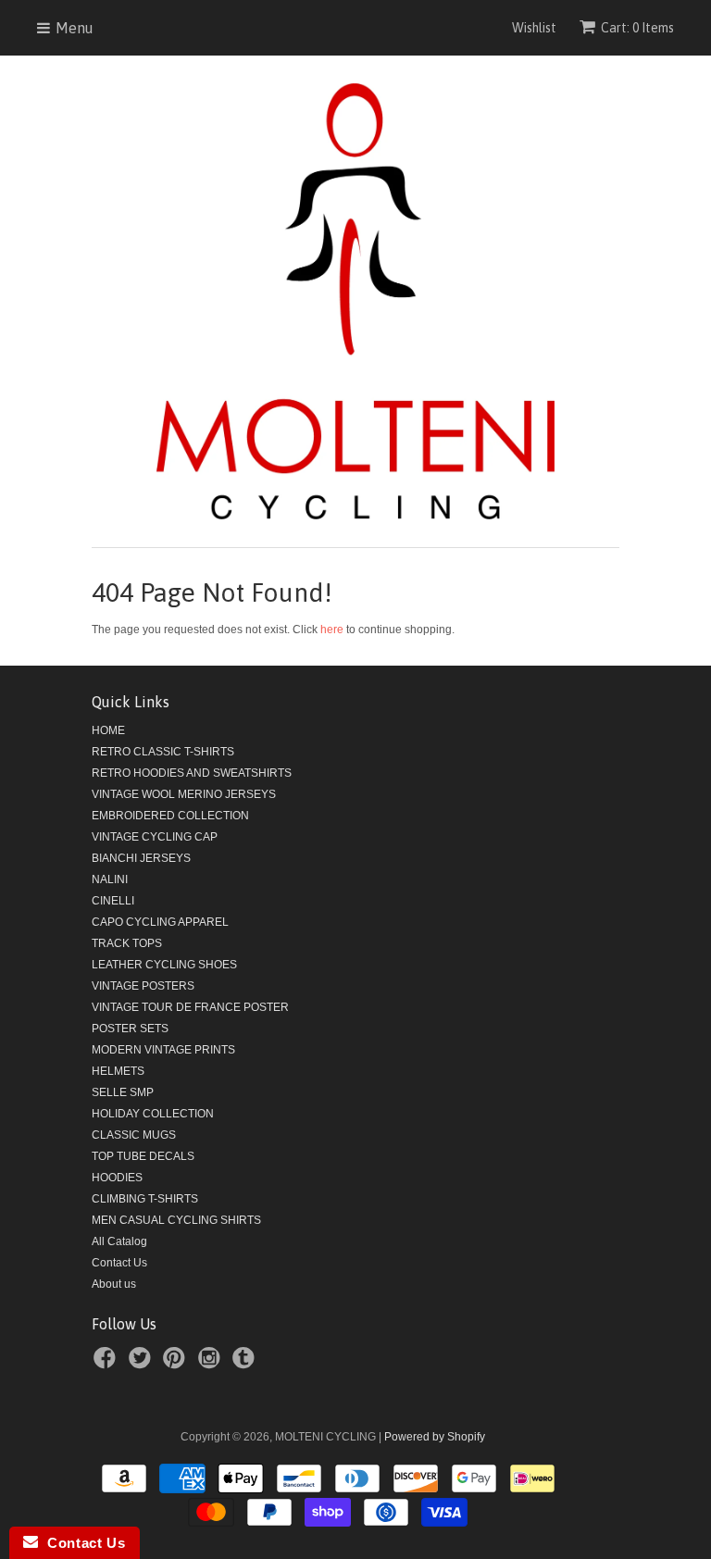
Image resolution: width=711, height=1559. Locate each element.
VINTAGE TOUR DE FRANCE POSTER (190, 1007)
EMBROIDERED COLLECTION (170, 815)
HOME (108, 730)
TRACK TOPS (127, 943)
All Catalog (119, 1241)
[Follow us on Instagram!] (212, 1363)
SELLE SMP (123, 1092)
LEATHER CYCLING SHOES (164, 964)
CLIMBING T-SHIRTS (145, 1198)
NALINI (110, 879)
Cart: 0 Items (637, 27)
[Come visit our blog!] (246, 1363)
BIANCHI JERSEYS (141, 858)
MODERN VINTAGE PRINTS (163, 1049)
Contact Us (119, 1262)
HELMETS (118, 1071)
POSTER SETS (130, 1028)
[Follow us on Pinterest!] (177, 1363)
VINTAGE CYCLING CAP (155, 836)
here (331, 629)
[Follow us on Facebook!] (107, 1363)
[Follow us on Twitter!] (142, 1363)
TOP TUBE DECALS (143, 1156)
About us (114, 1284)
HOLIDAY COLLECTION (153, 1113)
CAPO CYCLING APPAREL (160, 922)
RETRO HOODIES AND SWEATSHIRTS (192, 773)
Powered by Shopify (434, 1436)
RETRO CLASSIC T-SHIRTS (163, 751)
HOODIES (117, 1177)
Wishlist (534, 27)
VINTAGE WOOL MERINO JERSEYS (184, 794)
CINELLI (113, 900)
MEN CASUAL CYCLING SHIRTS (176, 1220)
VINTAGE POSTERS (143, 985)
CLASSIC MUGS (134, 1135)
